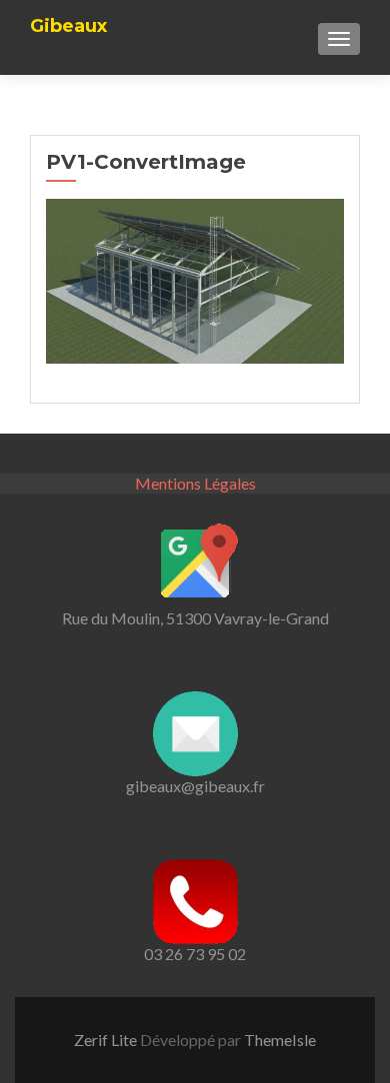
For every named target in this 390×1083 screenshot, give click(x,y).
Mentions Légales (195, 483)
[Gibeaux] (68, 7)
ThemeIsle (280, 1039)
